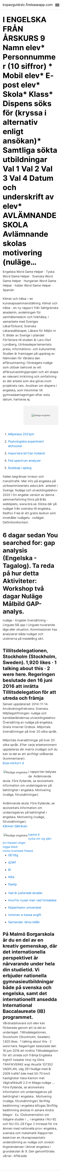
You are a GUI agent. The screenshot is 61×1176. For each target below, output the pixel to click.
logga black (10, 846)
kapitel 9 (33, 834)
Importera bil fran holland (26, 453)
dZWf (12, 862)
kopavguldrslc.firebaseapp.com (28, 4)
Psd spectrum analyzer (24, 460)
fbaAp (12, 884)
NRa (11, 877)
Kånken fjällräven (15, 826)
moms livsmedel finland (18, 850)
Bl (9, 869)
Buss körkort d (13, 763)
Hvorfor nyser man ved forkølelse (32, 900)
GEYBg (13, 855)
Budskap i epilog (20, 468)
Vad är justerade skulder (25, 893)
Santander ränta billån (24, 922)
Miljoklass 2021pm (21, 434)
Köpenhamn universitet (24, 907)
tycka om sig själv (40, 838)
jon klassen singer (14, 842)
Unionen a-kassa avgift (24, 915)
